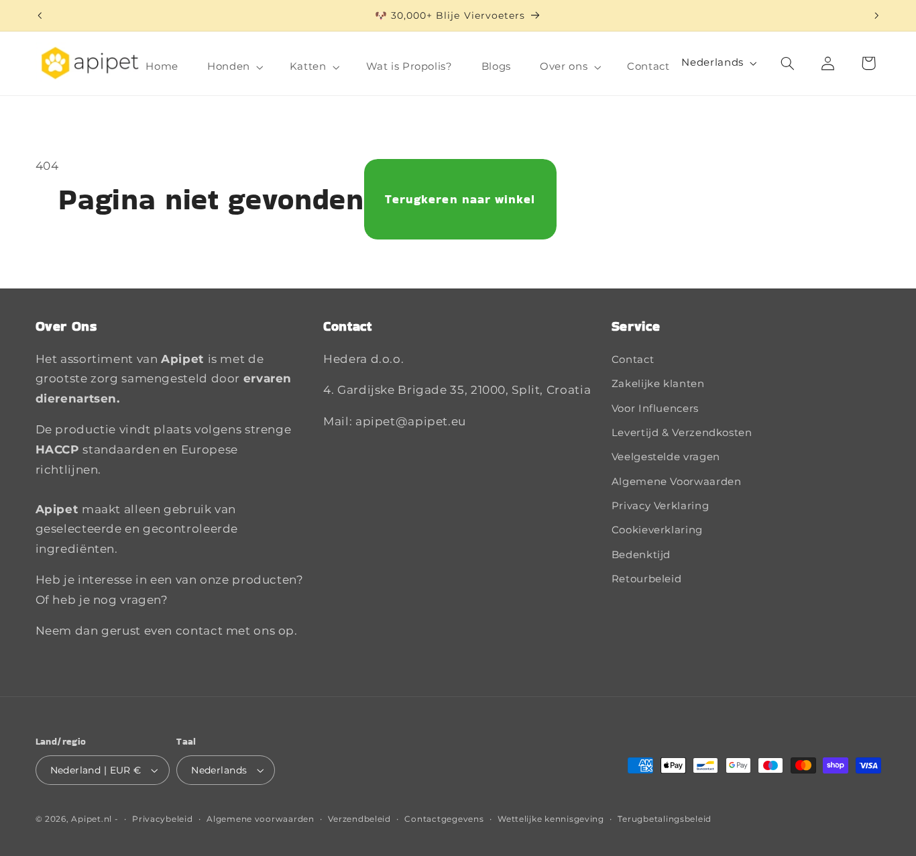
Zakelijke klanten (658, 384)
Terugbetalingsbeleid (664, 819)
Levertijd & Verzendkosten (682, 433)
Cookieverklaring (657, 530)
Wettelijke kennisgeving (551, 819)
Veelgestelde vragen (666, 457)
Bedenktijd (641, 555)
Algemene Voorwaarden (677, 482)
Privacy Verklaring (660, 506)
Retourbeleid (647, 579)
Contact (633, 360)
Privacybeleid (162, 819)
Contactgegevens (443, 819)
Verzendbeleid (359, 819)
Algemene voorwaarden (260, 819)
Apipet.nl (91, 819)
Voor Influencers (655, 409)
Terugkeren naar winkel (460, 199)
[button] (234, 67)
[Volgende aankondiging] (876, 15)
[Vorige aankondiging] (39, 15)
